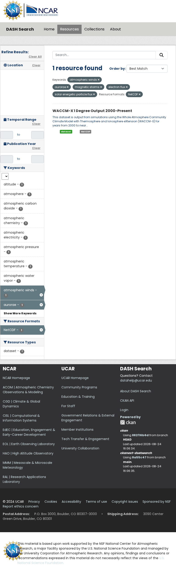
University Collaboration (80, 448)
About (115, 29)
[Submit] (162, 55)
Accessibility (71, 501)
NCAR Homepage (16, 378)
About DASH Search (135, 391)
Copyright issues (125, 501)
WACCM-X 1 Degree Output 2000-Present (92, 110)
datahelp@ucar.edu (136, 380)
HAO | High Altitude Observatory (28, 453)
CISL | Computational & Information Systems (21, 418)
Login (124, 410)
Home (49, 29)
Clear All (35, 57)
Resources (69, 29)
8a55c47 (139, 457)
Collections (94, 29)
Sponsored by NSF (157, 501)
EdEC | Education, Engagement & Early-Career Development (29, 432)
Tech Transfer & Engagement (85, 439)
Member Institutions (77, 429)
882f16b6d (140, 435)
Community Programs (79, 387)
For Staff (68, 406)
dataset (66, 131)
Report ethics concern (20, 506)
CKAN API (127, 400)
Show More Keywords (20, 313)
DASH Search (20, 29)
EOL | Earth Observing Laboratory (29, 444)
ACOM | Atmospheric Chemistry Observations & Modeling (28, 389)
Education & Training (78, 396)
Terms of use (96, 501)
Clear (36, 65)
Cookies (50, 501)
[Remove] (98, 80)
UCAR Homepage (75, 378)
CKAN (128, 422)
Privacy (34, 501)
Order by (117, 68)
